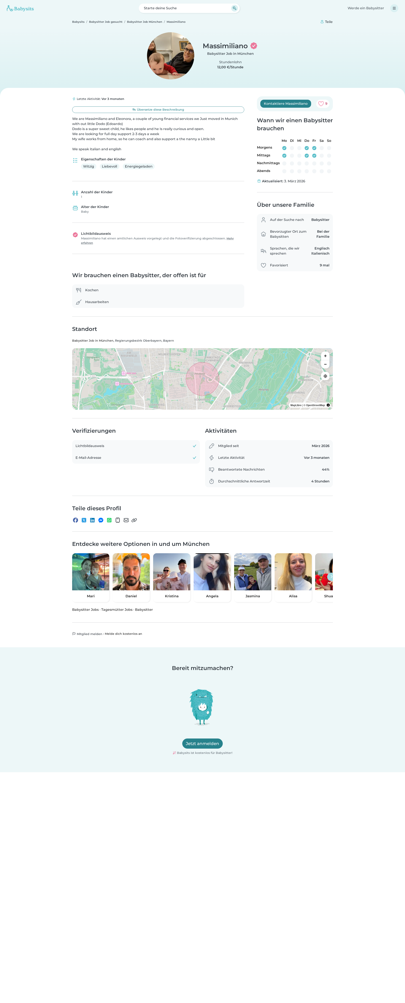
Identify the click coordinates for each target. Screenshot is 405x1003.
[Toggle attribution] (328, 405)
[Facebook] (75, 520)
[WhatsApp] (109, 520)
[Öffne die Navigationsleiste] (394, 8)
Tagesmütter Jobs (116, 610)
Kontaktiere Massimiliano (286, 104)
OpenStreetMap (315, 405)
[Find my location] (325, 376)
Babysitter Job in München (230, 54)
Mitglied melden (89, 634)
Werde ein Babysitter (366, 8)
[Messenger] (100, 520)
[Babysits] (20, 8)
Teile (328, 22)
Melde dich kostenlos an (123, 634)
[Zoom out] (325, 364)
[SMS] (117, 520)
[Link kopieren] (134, 520)
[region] (202, 379)
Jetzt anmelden (202, 743)
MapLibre (296, 405)
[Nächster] (331, 577)
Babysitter (144, 610)
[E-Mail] (126, 520)
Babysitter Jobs (85, 610)
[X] (84, 520)
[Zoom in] (325, 356)
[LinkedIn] (92, 520)
